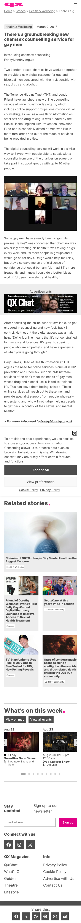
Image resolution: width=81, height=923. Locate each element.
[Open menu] (75, 4)
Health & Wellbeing (42, 11)
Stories (20, 11)
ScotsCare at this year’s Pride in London (59, 602)
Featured (10, 626)
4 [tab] (38, 774)
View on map (15, 719)
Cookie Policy (28, 490)
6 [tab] (46, 774)
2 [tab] (29, 774)
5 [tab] (42, 774)
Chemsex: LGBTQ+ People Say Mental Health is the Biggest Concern (41, 560)
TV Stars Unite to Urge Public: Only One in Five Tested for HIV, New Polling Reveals (21, 664)
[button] (74, 433)
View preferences (40, 482)
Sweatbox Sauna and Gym (21, 763)
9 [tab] (59, 774)
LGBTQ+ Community (54, 609)
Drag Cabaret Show (56, 761)
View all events (41, 719)
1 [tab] (23, 774)
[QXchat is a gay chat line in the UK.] (40, 303)
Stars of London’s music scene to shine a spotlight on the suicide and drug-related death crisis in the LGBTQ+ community (60, 668)
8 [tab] (55, 774)
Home (8, 11)
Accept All (40, 470)
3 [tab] (33, 774)
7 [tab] (51, 774)
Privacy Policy (50, 490)
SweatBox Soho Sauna (20, 758)
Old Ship (52, 764)
